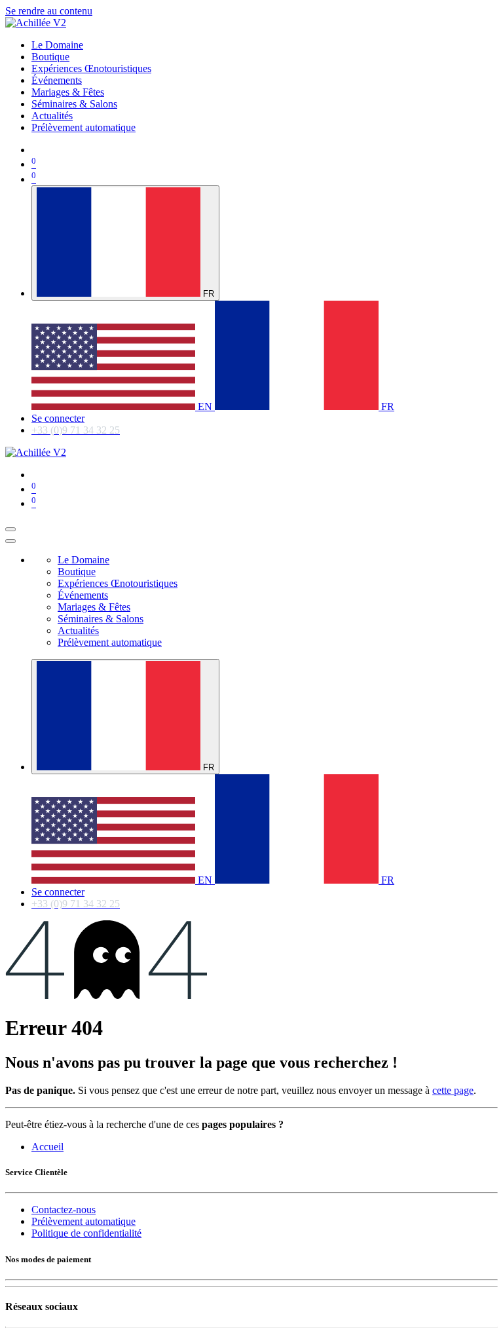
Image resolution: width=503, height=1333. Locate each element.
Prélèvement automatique (83, 1221)
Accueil (47, 1146)
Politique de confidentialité (86, 1233)
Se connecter (57, 418)
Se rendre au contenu (48, 10)
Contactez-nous (63, 1209)
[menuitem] (57, 44)
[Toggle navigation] (10, 529)
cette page (453, 1090)
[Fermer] (10, 541)
